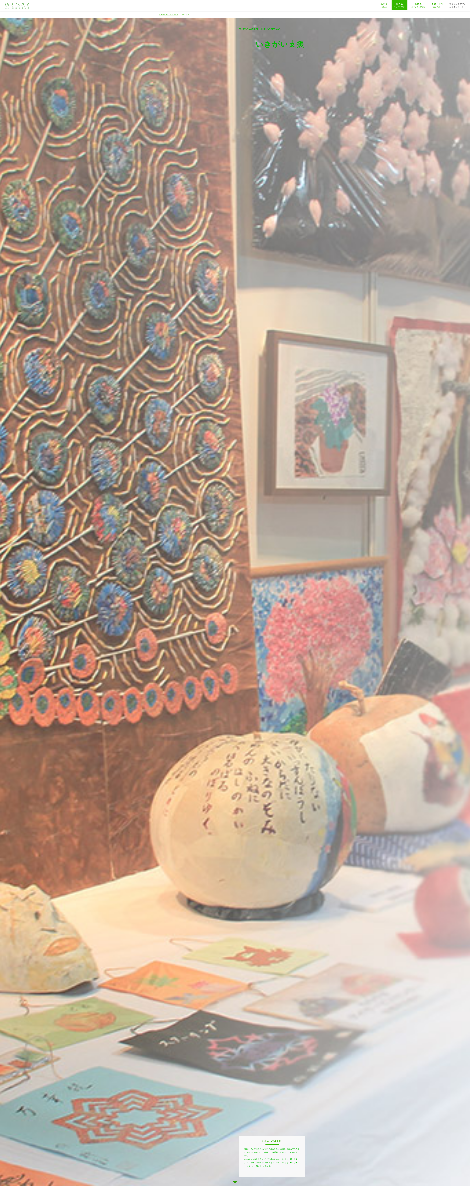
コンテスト (437, 5)
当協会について (458, 4)
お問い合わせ (457, 7)
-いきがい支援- (399, 5)
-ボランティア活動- (418, 5)
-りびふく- (384, 5)
